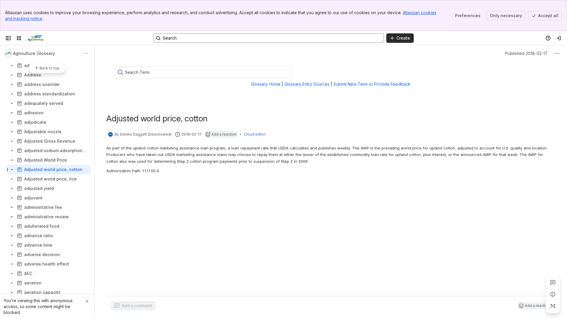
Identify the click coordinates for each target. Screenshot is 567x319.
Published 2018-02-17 (526, 53)
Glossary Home (266, 84)
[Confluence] (35, 38)
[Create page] (553, 306)
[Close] (87, 301)
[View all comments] (553, 282)
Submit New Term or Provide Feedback (371, 84)
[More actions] (85, 53)
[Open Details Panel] (553, 294)
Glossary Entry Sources (307, 84)
